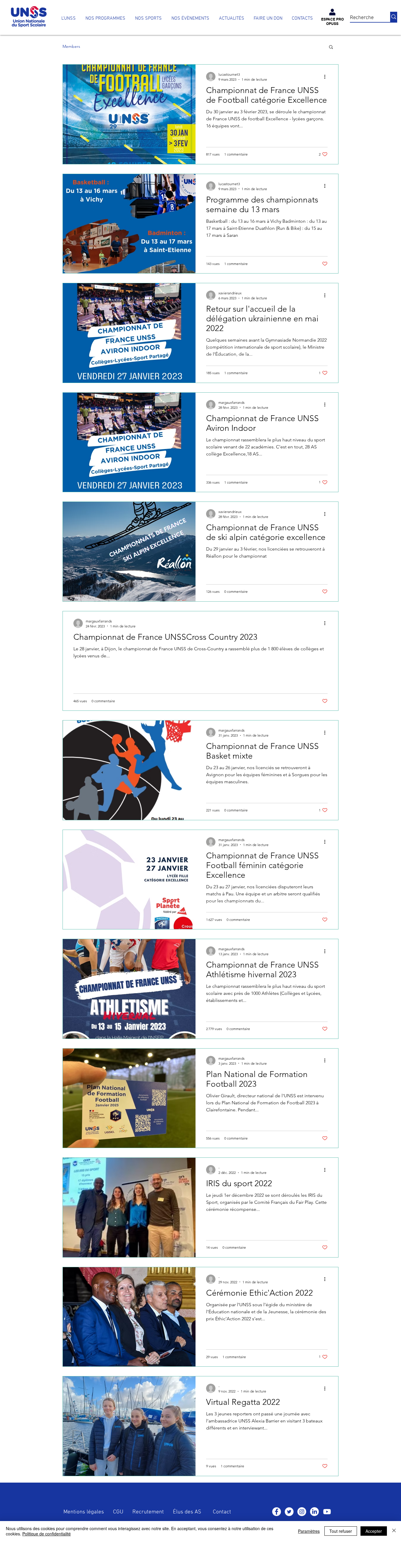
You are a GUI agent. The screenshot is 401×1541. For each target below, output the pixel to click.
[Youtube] (327, 1511)
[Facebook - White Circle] (276, 1511)
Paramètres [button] (309, 1531)
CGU (118, 1512)
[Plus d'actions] (326, 76)
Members (71, 46)
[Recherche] (393, 17)
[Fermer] (393, 1531)
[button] (105, 19)
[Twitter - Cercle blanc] (289, 1511)
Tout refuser (340, 1531)
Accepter (373, 1531)
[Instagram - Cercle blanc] (301, 1511)
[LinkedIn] (314, 1511)
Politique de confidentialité (46, 1534)
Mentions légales (83, 1512)
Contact (222, 1512)
